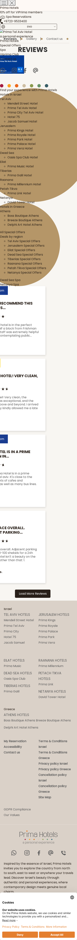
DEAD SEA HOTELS (18, 673)
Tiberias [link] (6, 171)
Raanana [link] (6, 180)
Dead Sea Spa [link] (10, 280)
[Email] (35, 70)
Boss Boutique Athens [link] (23, 216)
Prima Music (12, 666)
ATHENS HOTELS (16, 714)
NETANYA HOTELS (52, 691)
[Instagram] (14, 70)
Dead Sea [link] (7, 153)
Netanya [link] (6, 198)
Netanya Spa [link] (9, 284)
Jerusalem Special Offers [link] (25, 245)
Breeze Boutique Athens (53, 720)
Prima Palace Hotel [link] (21, 144)
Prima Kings (47, 620)
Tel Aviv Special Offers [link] (23, 241)
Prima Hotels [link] (9, 41)
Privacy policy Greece (54, 769)
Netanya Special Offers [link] (24, 272)
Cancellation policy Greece (52, 789)
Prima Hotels (9, 8)
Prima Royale (48, 626)
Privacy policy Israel (53, 763)
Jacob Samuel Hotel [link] (22, 121)
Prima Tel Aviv (14, 626)
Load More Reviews (33, 593)
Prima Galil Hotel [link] (19, 175)
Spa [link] (3, 50)
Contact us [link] (8, 59)
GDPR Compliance (17, 809)
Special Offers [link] (10, 45)
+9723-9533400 (15, 21)
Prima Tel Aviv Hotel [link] (22, 108)
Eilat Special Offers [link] (21, 250)
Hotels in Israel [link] (10, 94)
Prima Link (45, 684)
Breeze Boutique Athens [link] (24, 220)
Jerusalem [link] (8, 126)
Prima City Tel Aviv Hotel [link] (25, 112)
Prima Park (46, 637)
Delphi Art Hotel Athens (21, 727)
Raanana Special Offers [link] (24, 263)
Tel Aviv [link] (5, 99)
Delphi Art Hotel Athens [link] (24, 225)
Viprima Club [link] (9, 54)
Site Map (44, 797)
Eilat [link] (3, 162)
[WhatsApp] (2, 70)
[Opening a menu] (4, 3)
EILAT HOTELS (14, 660)
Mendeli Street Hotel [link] (22, 103)
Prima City (11, 631)
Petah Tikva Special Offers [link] (26, 268)
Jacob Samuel (14, 642)
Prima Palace (48, 631)
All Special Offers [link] (12, 232)
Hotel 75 (10, 637)
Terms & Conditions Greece (52, 755)
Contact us (12, 752)
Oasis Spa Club (14, 679)
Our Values (12, 815)
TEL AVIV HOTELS (17, 614)
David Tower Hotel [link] (20, 202)
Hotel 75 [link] (13, 117)
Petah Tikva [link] (8, 189)
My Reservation (15, 741)
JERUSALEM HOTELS (53, 614)
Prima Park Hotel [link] (19, 139)
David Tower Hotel (51, 697)
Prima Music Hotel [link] (20, 166)
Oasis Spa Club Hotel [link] (22, 157)
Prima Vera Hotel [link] (20, 148)
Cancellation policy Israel (52, 778)
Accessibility (13, 747)
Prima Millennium (50, 666)
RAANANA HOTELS (52, 660)
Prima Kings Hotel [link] (20, 130)
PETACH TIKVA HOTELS (49, 676)
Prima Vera (46, 642)
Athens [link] (5, 211)
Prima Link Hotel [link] (19, 193)
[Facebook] (25, 70)
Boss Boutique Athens (19, 720)
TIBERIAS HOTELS (17, 685)
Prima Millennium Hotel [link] (24, 184)
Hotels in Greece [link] (12, 207)
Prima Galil (11, 691)
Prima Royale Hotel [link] (21, 135)
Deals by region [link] (11, 236)
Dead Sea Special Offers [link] (25, 254)
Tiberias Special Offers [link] (24, 259)
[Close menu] (11, 3)
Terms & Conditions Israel (52, 744)
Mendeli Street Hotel (19, 620)
